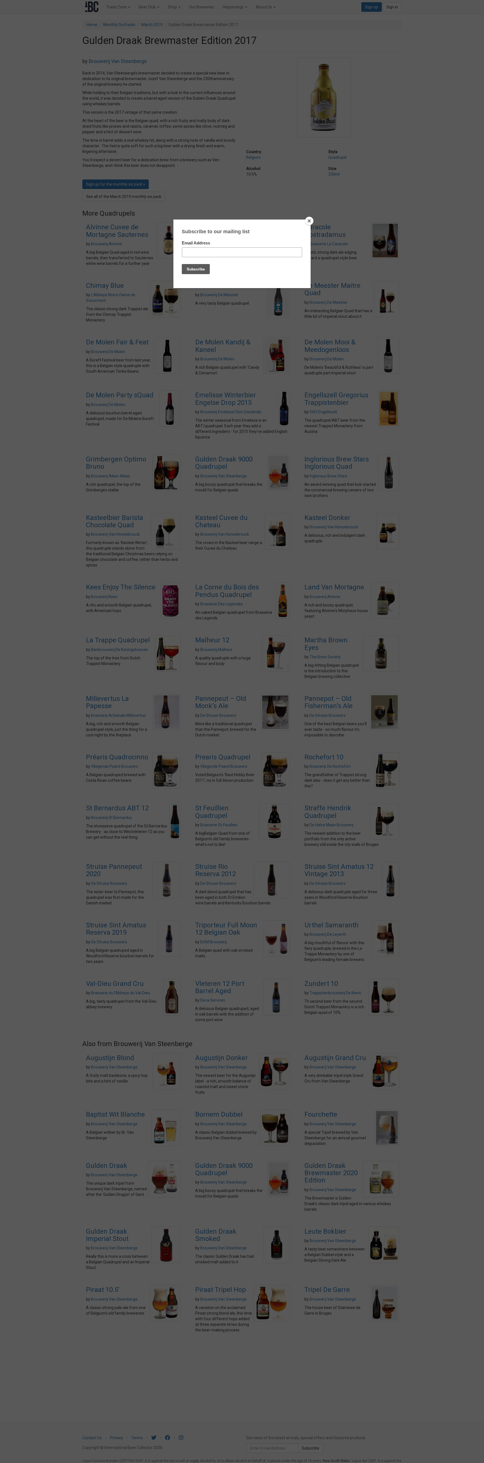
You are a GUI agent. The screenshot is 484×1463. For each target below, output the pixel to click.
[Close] (309, 221)
